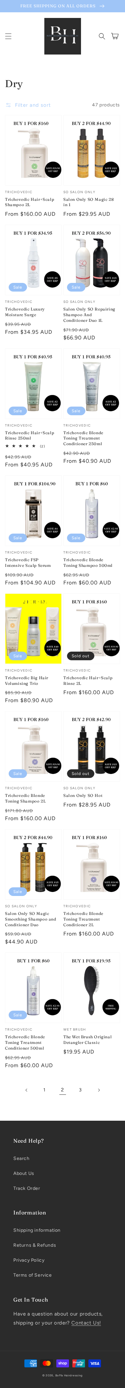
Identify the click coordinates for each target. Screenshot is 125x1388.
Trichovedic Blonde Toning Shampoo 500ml (88, 562)
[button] (8, 36)
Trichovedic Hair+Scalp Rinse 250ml (29, 435)
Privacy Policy (28, 1260)
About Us (23, 1173)
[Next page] (98, 1090)
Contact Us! (86, 1323)
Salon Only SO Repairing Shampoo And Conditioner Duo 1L (89, 315)
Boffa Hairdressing (69, 1375)
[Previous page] (26, 1090)
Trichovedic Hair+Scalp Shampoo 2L (29, 202)
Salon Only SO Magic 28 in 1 (88, 202)
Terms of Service (32, 1275)
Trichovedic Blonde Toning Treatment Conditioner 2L (83, 919)
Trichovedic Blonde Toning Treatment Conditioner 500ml (25, 1042)
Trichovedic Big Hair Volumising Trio (26, 680)
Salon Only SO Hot (82, 795)
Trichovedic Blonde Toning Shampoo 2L (25, 798)
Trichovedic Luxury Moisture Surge (25, 312)
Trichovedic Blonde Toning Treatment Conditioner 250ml (83, 438)
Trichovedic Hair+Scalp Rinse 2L (87, 680)
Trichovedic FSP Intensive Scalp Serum (28, 562)
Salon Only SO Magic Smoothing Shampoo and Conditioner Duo (30, 919)
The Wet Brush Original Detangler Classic (87, 1039)
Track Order (26, 1188)
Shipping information (37, 1230)
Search (21, 1158)
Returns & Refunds (34, 1245)
